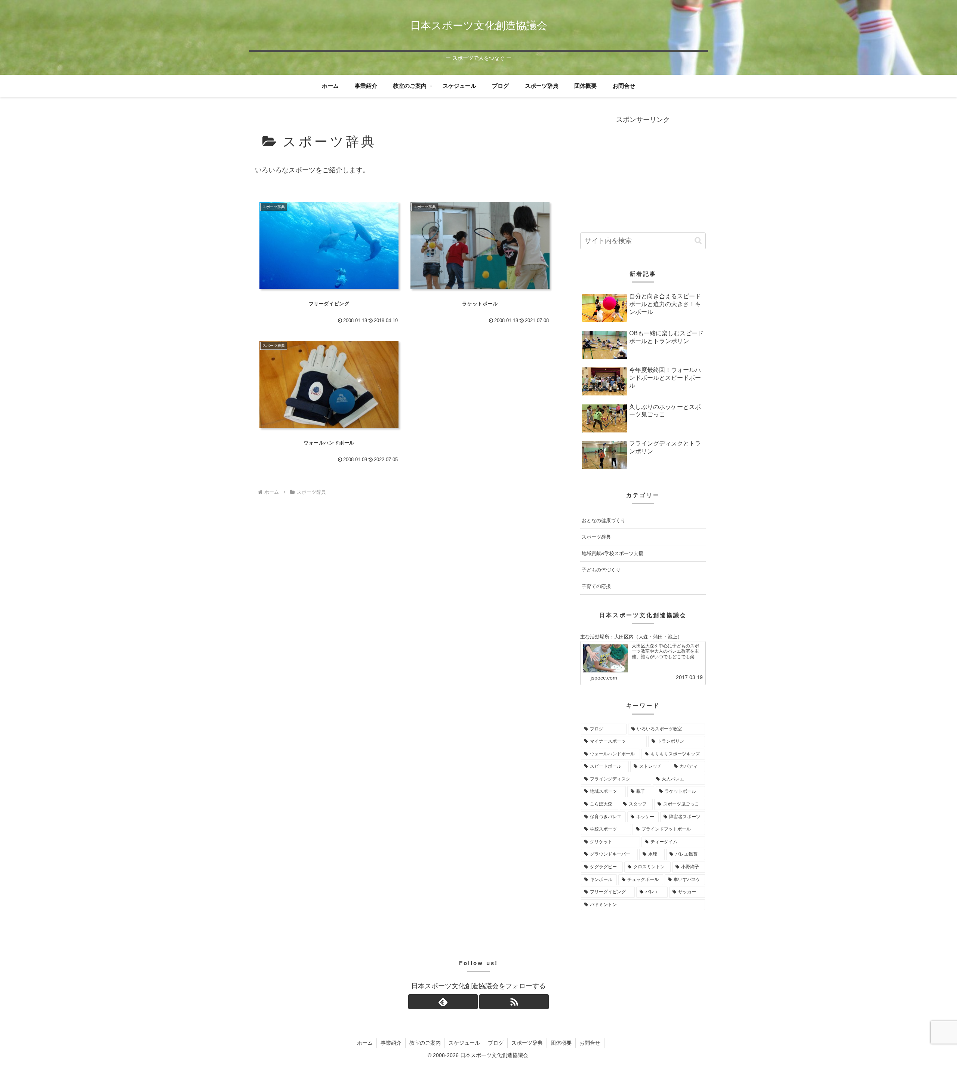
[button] (698, 240)
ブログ (496, 1043)
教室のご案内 (425, 1043)
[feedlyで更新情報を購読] (443, 1001)
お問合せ (589, 1043)
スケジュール (464, 1043)
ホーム (365, 1043)
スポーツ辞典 (527, 1043)
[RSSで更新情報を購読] (514, 1001)
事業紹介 (391, 1043)
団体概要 (561, 1043)
